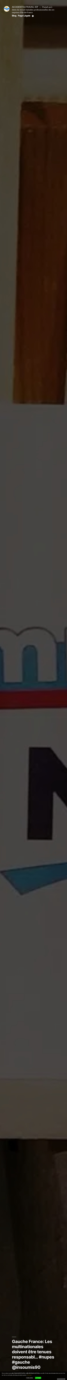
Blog (14, 15)
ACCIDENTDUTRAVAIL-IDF (25, 7)
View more (29, 1375)
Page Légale (24, 15)
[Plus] (33, 16)
